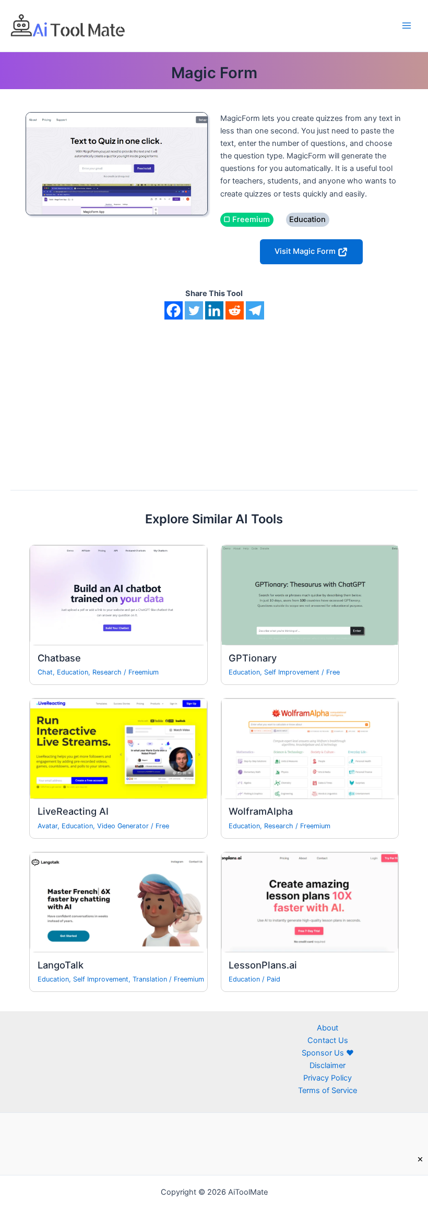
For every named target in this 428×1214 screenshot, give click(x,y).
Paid (273, 979)
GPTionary (253, 658)
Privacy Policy (327, 1078)
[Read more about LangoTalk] (118, 901)
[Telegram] (255, 310)
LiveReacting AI (73, 811)
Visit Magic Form (306, 251)
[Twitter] (194, 310)
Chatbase (59, 658)
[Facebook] (173, 310)
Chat (45, 672)
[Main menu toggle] (407, 25)
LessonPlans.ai (263, 965)
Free (333, 672)
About (327, 1028)
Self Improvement (291, 672)
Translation (150, 979)
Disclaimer (328, 1065)
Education (72, 672)
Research (107, 672)
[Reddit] (234, 310)
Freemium (143, 672)
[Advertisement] (214, 398)
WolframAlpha (261, 811)
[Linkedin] (214, 310)
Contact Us (327, 1040)
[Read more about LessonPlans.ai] (310, 901)
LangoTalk (61, 965)
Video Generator (123, 826)
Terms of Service (327, 1090)
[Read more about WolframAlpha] (310, 748)
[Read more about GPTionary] (310, 594)
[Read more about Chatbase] (118, 594)
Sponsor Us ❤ (328, 1053)
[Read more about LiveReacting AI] (118, 748)
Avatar (47, 826)
